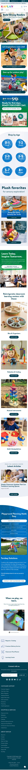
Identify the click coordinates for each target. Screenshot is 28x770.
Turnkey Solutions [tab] (14, 520)
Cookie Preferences (14, 765)
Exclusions (3, 701)
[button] (26, 1)
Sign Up (22, 675)
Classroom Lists (4, 713)
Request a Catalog (10, 640)
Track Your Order (5, 691)
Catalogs (3, 719)
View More (15, 494)
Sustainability (4, 745)
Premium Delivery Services (7, 721)
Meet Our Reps (4, 741)
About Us (3, 735)
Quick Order (4, 717)
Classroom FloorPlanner (12, 652)
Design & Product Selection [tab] (14, 527)
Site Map (3, 751)
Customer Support (5, 689)
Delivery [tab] (14, 530)
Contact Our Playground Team (14, 581)
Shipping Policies (5, 695)
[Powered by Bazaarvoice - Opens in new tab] (14, 632)
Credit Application (5, 706)
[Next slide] (25, 479)
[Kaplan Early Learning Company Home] (7, 6)
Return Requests (4, 693)
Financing (3, 703)
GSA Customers (4, 699)
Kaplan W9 (3, 749)
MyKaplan (3, 715)
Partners (3, 739)
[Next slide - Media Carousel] (26, 620)
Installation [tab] (14, 533)
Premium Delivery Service (12, 646)
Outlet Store (4, 727)
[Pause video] (2, 124)
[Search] (24, 9)
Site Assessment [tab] (14, 524)
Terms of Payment (5, 747)
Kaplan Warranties (5, 697)
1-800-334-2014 (12, 762)
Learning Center (10, 657)
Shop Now (24, 3)
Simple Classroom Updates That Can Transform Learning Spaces (13, 485)
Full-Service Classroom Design (8, 725)
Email (18, 762)
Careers (3, 737)
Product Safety (4, 743)
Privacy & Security (14, 764)
